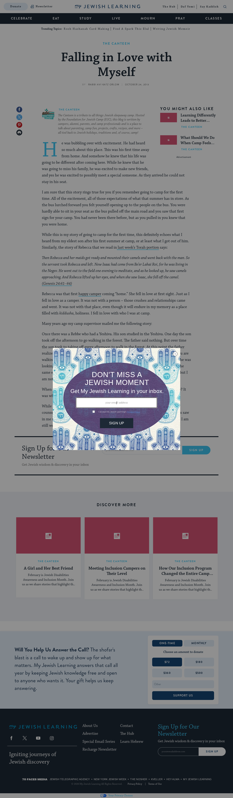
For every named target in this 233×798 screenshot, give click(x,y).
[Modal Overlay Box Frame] (116, 399)
